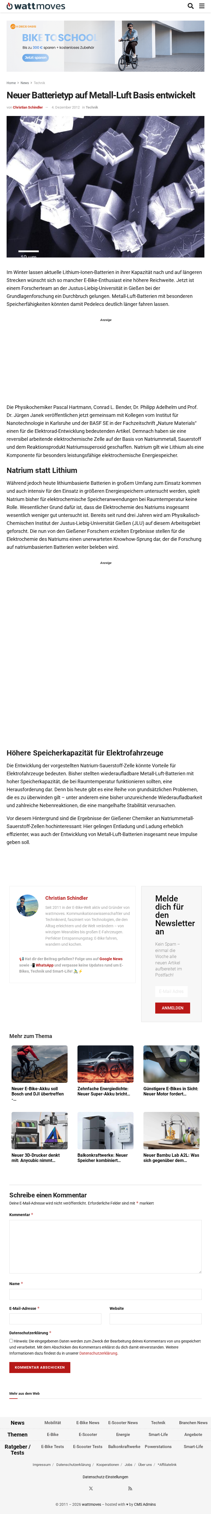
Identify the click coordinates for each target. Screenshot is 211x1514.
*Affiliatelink (167, 1464)
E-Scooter (88, 1434)
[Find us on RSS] (130, 1488)
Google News (111, 959)
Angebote (193, 1434)
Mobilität (53, 1422)
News (25, 83)
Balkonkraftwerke (124, 1446)
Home (11, 83)
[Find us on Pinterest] (111, 1488)
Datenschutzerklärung (30, 1332)
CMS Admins (145, 1504)
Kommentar (21, 1214)
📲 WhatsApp (42, 965)
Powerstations (158, 1446)
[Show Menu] (201, 6)
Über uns (145, 1464)
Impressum (42, 1464)
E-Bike (53, 1434)
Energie (123, 1434)
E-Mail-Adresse (24, 1308)
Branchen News (193, 1422)
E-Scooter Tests (87, 1446)
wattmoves (91, 1504)
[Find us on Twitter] (91, 1488)
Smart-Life (158, 1434)
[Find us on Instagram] (101, 1488)
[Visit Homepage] (36, 6)
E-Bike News (87, 1422)
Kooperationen (107, 1464)
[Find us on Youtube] (120, 1488)
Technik (39, 83)
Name (16, 1283)
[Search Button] (191, 6)
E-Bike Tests (52, 1446)
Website (117, 1308)
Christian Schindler (28, 107)
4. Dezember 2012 (66, 107)
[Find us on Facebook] (81, 1488)
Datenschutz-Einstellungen (105, 1477)
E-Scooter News (123, 1422)
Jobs (128, 1464)
